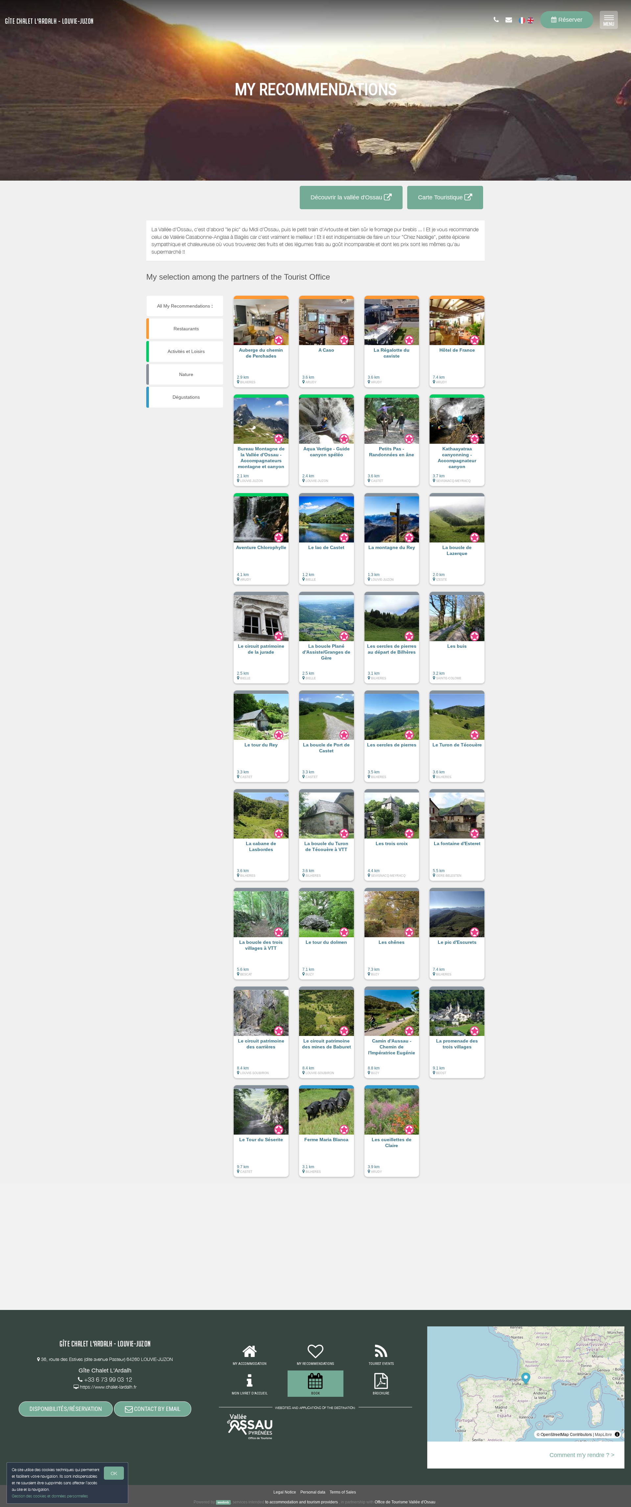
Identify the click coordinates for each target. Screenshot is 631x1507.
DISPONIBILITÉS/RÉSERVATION (66, 1408)
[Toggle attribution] (617, 1434)
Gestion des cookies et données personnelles (50, 1496)
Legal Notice (284, 1492)
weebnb (223, 1502)
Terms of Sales (343, 1492)
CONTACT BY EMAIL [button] (156, 1408)
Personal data (312, 1492)
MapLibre (603, 1434)
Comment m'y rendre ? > (582, 1455)
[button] (261, 344)
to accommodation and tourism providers (301, 1502)
